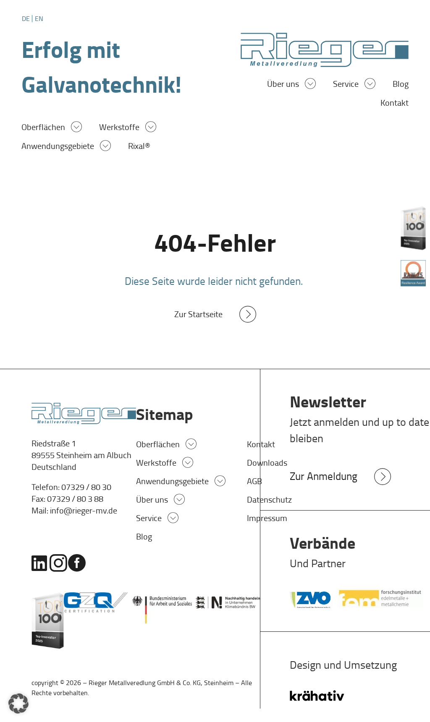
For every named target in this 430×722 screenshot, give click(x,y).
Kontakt (394, 104)
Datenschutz (269, 500)
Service (346, 85)
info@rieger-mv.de (83, 511)
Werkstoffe (119, 128)
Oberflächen (43, 128)
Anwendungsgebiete (57, 147)
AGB (254, 481)
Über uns (283, 85)
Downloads (267, 463)
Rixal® (139, 147)
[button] (18, 703)
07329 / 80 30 (86, 487)
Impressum (267, 518)
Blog (401, 85)
